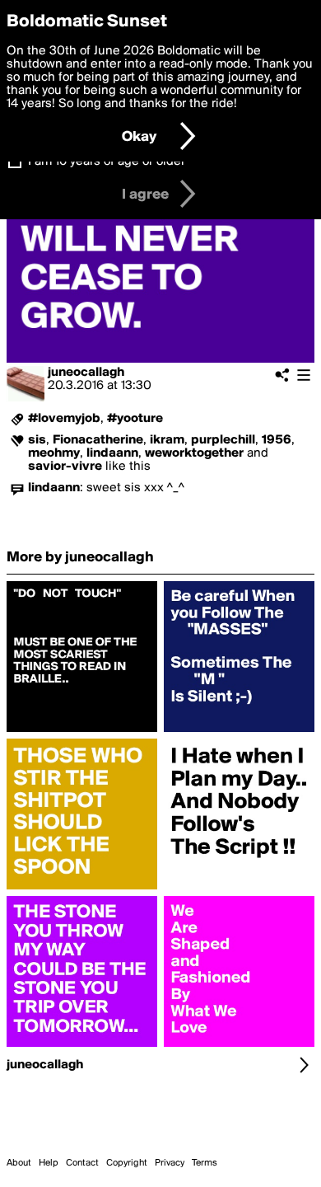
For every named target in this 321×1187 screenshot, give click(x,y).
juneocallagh (86, 372)
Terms (204, 1163)
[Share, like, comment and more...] (82, 732)
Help (48, 1163)
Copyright (126, 1163)
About (19, 1163)
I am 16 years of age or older (106, 161)
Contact (82, 1163)
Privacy (169, 1163)
